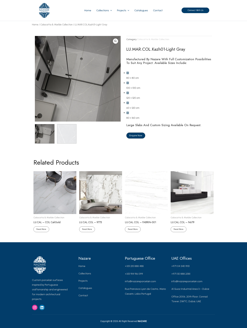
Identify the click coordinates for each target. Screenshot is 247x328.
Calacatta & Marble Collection (56, 24)
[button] (110, 10)
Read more (41, 229)
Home (35, 24)
